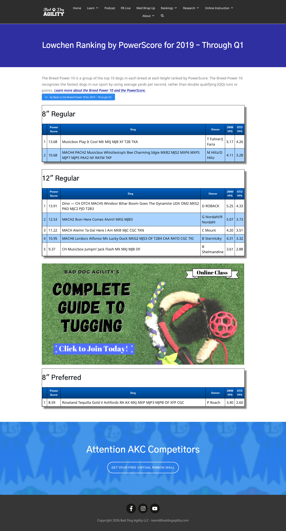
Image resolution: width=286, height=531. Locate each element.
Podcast (109, 8)
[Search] (162, 16)
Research (189, 8)
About (146, 16)
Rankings (167, 8)
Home (77, 8)
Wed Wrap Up (145, 8)
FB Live (126, 8)
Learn (91, 8)
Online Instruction (217, 8)
